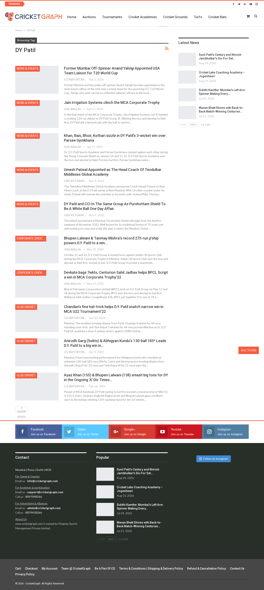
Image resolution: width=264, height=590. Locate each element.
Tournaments (112, 17)
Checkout (31, 568)
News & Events (27, 68)
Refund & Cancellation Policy (206, 568)
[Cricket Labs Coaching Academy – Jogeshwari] (187, 77)
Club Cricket (26, 307)
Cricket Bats (217, 17)
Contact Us (237, 568)
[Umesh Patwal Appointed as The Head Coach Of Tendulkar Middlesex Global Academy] (37, 181)
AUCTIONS (248, 350)
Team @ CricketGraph (76, 568)
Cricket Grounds (175, 17)
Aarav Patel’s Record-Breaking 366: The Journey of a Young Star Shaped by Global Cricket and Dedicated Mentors (104, 4)
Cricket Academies (142, 17)
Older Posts (21, 411)
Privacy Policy (24, 574)
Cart (18, 568)
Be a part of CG (105, 568)
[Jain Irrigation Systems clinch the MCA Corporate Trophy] (37, 114)
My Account (49, 568)
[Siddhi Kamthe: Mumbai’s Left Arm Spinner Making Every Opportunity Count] (187, 94)
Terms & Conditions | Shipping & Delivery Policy (151, 568)
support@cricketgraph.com (45, 492)
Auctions (89, 17)
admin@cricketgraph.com (43, 508)
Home (71, 17)
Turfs (198, 17)
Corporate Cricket (31, 238)
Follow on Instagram (215, 458)
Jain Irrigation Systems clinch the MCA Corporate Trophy (112, 102)
